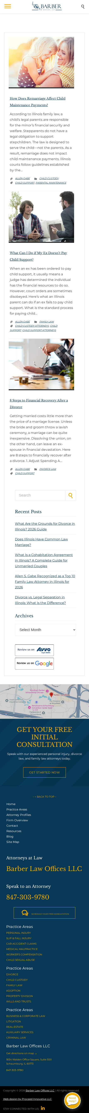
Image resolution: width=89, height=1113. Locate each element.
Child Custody (49, 178)
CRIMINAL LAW (16, 1037)
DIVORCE (12, 974)
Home (10, 804)
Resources (13, 831)
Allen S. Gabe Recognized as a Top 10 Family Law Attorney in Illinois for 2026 (45, 581)
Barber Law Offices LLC (40, 1090)
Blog (9, 836)
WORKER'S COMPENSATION (24, 954)
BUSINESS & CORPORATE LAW (25, 1016)
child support (24, 182)
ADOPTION (13, 990)
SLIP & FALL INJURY (18, 938)
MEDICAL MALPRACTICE (22, 949)
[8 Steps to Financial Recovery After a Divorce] (41, 388)
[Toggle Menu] (7, 6)
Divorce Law (47, 469)
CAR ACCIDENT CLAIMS (21, 943)
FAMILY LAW (14, 985)
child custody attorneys (32, 325)
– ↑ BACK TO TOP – (44, 796)
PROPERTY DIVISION (19, 996)
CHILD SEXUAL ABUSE (20, 959)
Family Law (46, 321)
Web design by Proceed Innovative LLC (27, 1099)
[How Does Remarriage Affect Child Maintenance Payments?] (41, 86)
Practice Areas (16, 809)
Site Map (12, 842)
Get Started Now (44, 772)
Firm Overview (17, 820)
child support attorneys (39, 330)
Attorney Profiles (18, 815)
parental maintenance (51, 182)
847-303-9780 (14, 1070)
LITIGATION (13, 1021)
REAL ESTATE (14, 1026)
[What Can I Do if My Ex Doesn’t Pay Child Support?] (41, 240)
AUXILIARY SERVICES (19, 1032)
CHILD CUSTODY (17, 979)
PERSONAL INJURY (18, 932)
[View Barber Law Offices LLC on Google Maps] (44, 701)
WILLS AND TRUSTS (18, 1001)
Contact (12, 826)
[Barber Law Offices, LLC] (47, 5)
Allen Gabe (22, 178)
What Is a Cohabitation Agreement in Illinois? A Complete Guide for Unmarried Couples (44, 560)
